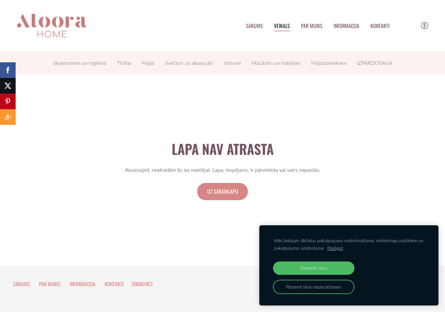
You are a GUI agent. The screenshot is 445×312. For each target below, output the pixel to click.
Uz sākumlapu (222, 191)
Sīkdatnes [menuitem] (142, 284)
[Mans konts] (410, 25)
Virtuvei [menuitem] (232, 63)
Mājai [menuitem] (148, 63)
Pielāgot (335, 248)
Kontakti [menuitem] (380, 26)
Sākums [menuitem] (254, 26)
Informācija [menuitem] (346, 26)
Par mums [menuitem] (312, 26)
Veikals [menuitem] (282, 26)
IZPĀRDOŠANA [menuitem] (374, 63)
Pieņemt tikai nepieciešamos (313, 287)
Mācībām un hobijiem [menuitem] (276, 63)
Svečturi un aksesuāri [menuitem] (189, 63)
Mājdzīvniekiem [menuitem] (329, 63)
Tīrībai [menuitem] (124, 63)
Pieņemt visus (313, 268)
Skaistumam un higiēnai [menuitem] (80, 63)
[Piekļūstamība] (424, 25)
